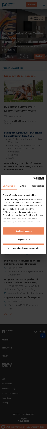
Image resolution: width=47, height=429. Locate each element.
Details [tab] (23, 186)
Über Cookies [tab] (37, 186)
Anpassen (22, 239)
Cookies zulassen (24, 231)
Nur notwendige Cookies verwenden (23, 248)
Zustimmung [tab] (9, 186)
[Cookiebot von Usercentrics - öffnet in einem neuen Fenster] (33, 178)
